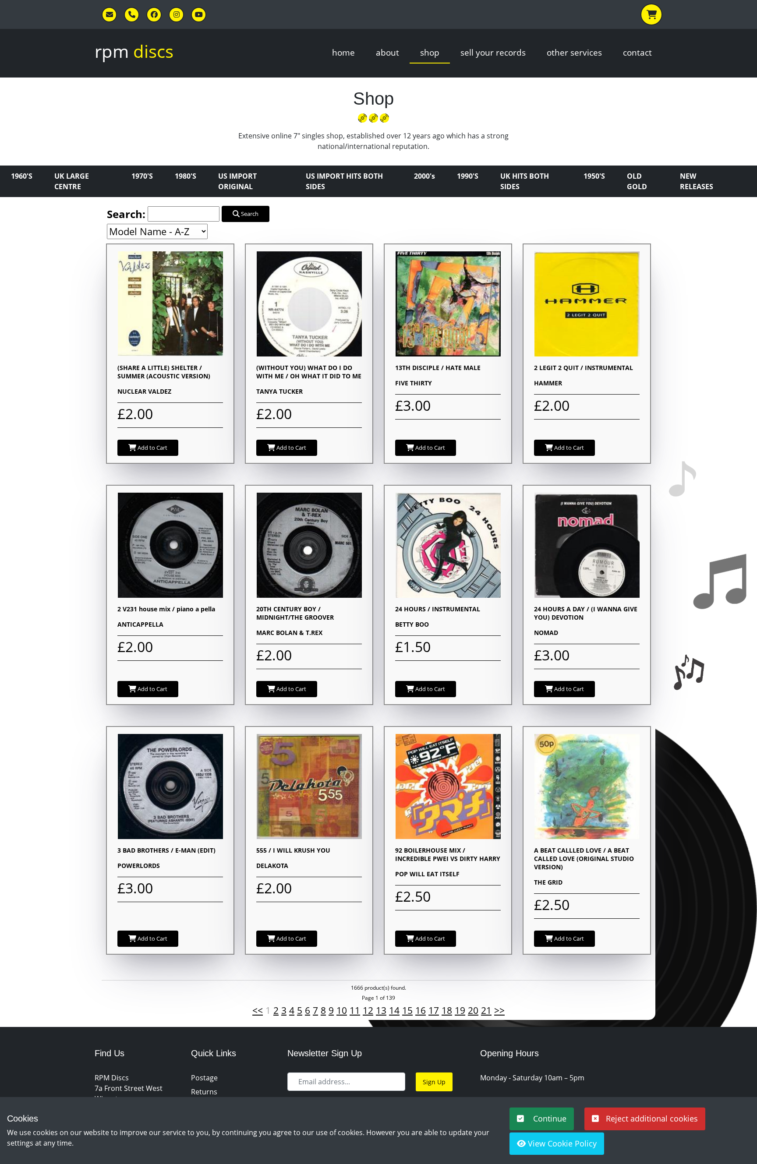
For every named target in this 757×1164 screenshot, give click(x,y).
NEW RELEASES (696, 181)
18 (447, 1010)
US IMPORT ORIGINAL (237, 181)
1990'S (467, 176)
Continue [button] (548, 1118)
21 (486, 1010)
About (387, 52)
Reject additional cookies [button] (652, 1118)
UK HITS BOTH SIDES (524, 181)
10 (341, 1010)
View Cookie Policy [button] (561, 1143)
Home (343, 52)
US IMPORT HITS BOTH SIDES (344, 181)
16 (420, 1010)
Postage (204, 1078)
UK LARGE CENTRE (71, 181)
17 (433, 1010)
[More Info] (170, 303)
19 (460, 1010)
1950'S (594, 176)
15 (407, 1010)
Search (249, 214)
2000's (424, 176)
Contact (637, 52)
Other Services (574, 52)
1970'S (142, 176)
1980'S (185, 176)
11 (355, 1010)
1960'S (21, 176)
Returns (204, 1092)
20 (473, 1010)
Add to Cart (151, 447)
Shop (429, 52)
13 (381, 1010)
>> (499, 1010)
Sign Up (434, 1082)
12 (368, 1010)
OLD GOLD (637, 181)
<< (257, 1010)
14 (394, 1010)
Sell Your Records (493, 52)
